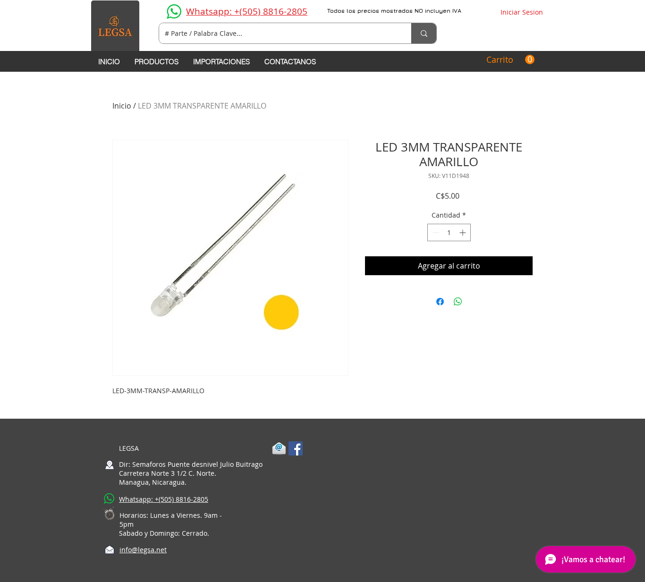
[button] (510, 60)
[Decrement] (435, 232)
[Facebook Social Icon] (296, 448)
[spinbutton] (449, 232)
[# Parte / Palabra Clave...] (423, 33)
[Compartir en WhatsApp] (458, 301)
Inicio (121, 106)
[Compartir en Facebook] (440, 301)
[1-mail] (279, 448)
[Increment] (463, 232)
